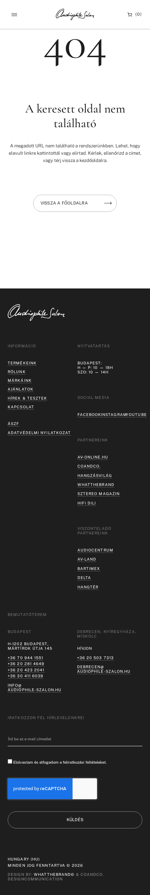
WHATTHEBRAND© (54, 874)
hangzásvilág (94, 475)
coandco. (89, 466)
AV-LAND (87, 559)
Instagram (114, 414)
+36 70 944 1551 (26, 658)
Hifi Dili (86, 503)
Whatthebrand (95, 485)
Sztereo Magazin (98, 494)
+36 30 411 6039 (26, 676)
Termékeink (22, 363)
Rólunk (17, 372)
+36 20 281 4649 (26, 664)
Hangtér (88, 587)
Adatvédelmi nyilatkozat (39, 433)
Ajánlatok (20, 389)
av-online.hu (92, 457)
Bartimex (88, 568)
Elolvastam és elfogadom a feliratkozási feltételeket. (59, 762)
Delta (84, 578)
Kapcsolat (21, 407)
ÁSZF (13, 424)
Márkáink (20, 380)
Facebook (89, 414)
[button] (14, 14)
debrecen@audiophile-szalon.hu (104, 669)
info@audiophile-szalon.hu (34, 687)
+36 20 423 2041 (26, 670)
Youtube (136, 414)
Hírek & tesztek (27, 398)
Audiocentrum (95, 550)
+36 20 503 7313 (95, 658)
